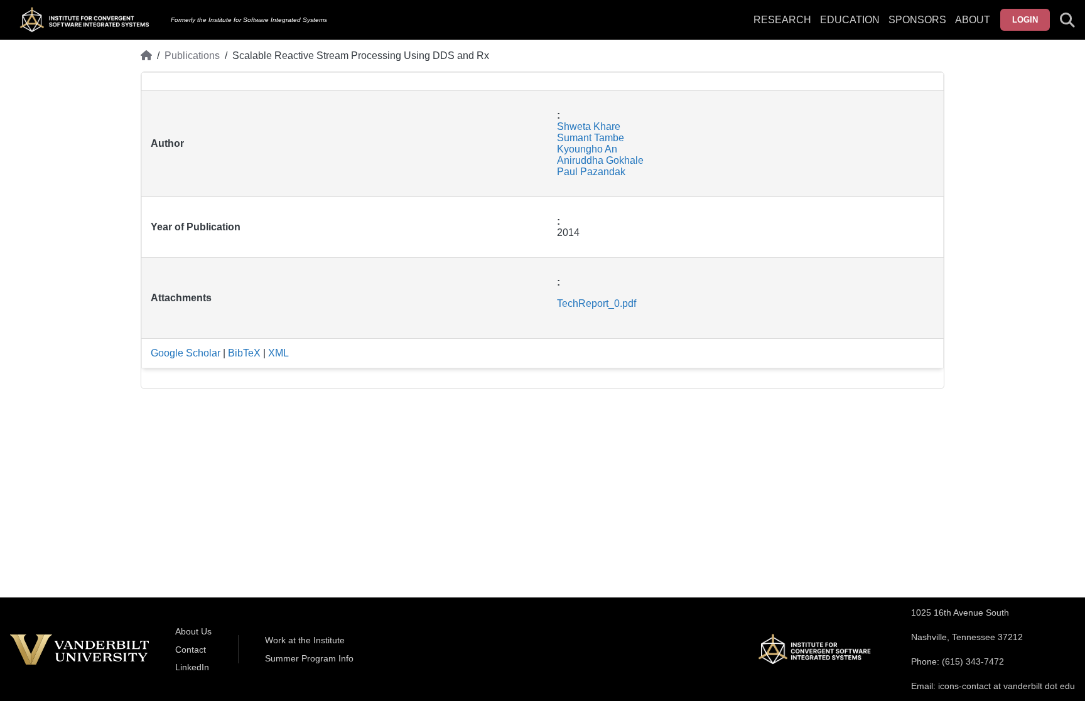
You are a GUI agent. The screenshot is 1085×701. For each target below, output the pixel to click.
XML (278, 353)
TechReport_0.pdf (596, 303)
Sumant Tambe (590, 137)
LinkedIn (192, 667)
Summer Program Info (309, 658)
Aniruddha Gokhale (600, 160)
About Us (193, 631)
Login (1025, 19)
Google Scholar (185, 353)
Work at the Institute (305, 640)
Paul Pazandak (591, 171)
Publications (192, 55)
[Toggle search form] (1067, 20)
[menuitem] (917, 27)
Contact (190, 650)
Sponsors (917, 19)
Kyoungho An (587, 149)
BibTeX (244, 353)
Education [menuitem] (850, 19)
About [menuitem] (972, 19)
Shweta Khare (588, 126)
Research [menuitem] (782, 19)
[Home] (146, 56)
